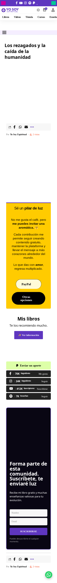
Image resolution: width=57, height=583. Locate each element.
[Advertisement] (28, 90)
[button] (32, 127)
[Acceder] (53, 10)
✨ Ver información (28, 335)
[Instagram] (25, 3)
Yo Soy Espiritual (18, 134)
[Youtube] (28, 388)
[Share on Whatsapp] (20, 127)
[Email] (26, 127)
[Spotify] (30, 3)
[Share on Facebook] (14, 127)
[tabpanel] (28, 131)
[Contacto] (40, 2)
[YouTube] (20, 3)
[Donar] (37, 2)
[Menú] (4, 32)
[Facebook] (16, 3)
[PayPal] (34, 3)
